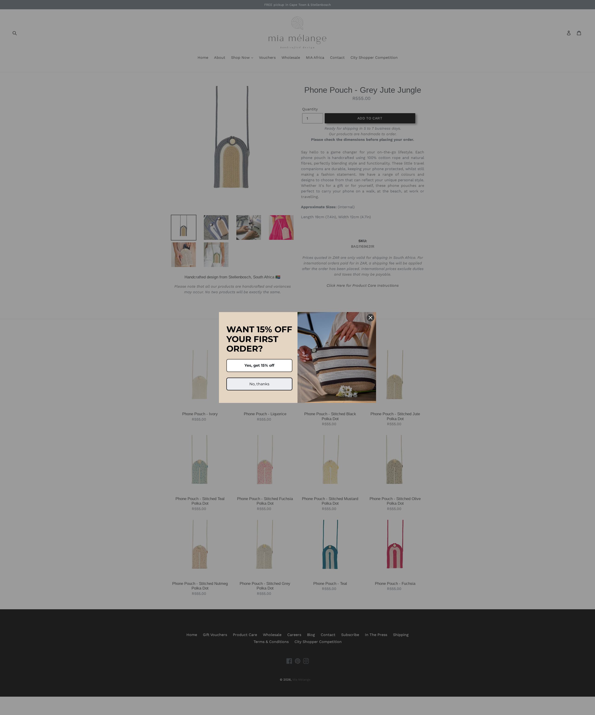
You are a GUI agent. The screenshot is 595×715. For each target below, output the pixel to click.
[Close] (370, 317)
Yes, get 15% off (259, 365)
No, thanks (259, 384)
